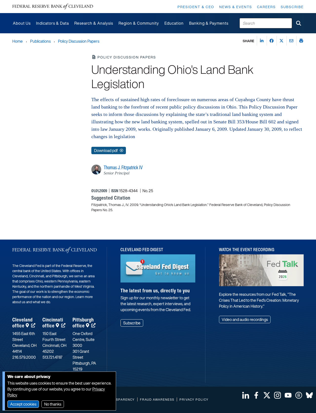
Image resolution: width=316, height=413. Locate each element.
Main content (24, 2)
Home (17, 41)
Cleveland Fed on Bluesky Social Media (309, 395)
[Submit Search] (298, 23)
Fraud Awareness (157, 399)
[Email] (291, 41)
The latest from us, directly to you (155, 290)
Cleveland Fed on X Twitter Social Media (267, 395)
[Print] (301, 41)
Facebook (256, 395)
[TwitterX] (281, 41)
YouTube (288, 395)
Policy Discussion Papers (78, 41)
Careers (266, 6)
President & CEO (196, 6)
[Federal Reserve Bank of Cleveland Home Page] (52, 6)
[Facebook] (271, 41)
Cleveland (22, 322)
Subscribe (292, 6)
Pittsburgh (83, 322)
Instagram (277, 395)
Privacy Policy (194, 399)
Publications (40, 41)
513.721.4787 (52, 357)
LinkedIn (245, 395)
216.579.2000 (24, 357)
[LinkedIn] (261, 41)
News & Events (235, 6)
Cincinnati (52, 322)
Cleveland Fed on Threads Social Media (298, 395)
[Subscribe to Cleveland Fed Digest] (157, 270)
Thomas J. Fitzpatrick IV (123, 167)
